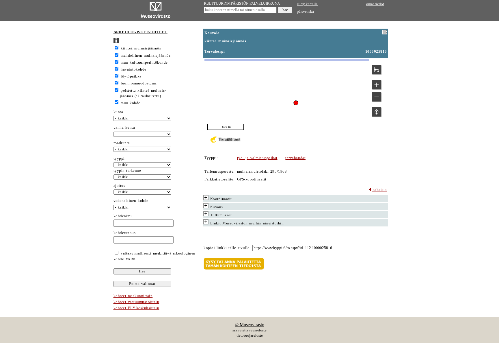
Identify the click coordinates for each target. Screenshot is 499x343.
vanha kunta (124, 128)
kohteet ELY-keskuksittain (136, 308)
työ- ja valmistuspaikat (257, 158)
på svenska (305, 12)
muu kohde (130, 103)
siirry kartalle (307, 4)
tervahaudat (295, 158)
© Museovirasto (249, 324)
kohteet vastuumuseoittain (136, 302)
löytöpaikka (131, 76)
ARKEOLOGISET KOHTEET (140, 32)
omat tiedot (375, 4)
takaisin (379, 190)
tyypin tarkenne (127, 171)
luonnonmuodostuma (139, 83)
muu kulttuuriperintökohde (144, 62)
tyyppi (119, 158)
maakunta (121, 143)
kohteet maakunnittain (133, 296)
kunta (118, 112)
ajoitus (119, 186)
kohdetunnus (124, 233)
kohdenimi (122, 216)
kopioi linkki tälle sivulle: (227, 248)
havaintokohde (133, 69)
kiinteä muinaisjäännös (141, 48)
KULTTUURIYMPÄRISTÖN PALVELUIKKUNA (242, 3)
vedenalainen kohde (130, 201)
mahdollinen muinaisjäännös (145, 56)
